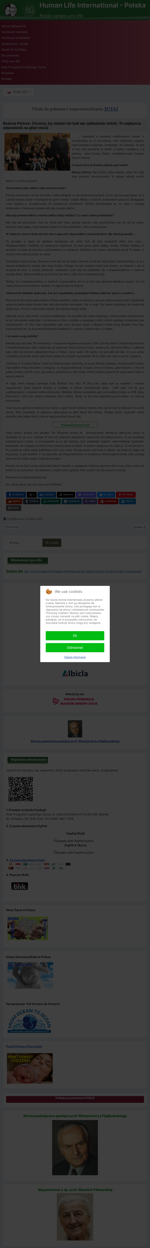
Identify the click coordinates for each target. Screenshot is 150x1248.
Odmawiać (75, 647)
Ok (75, 636)
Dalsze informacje (75, 657)
